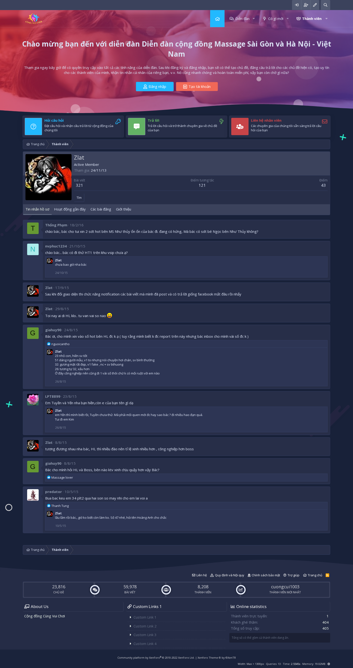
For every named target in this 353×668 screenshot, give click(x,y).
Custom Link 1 (145, 617)
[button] (253, 18)
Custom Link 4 (145, 643)
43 (323, 185)
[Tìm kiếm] (325, 5)
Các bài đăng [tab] (101, 209)
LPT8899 (52, 396)
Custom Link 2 (145, 626)
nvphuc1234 (56, 246)
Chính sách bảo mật (266, 575)
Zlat (58, 260)
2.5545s (295, 664)
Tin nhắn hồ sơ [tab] (37, 209)
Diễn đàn (242, 18)
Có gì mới (275, 18)
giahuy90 (53, 329)
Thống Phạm (56, 225)
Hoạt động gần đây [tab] (70, 209)
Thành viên (312, 18)
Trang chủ (217, 18)
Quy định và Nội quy (229, 575)
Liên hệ (201, 575)
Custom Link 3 (145, 634)
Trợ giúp (293, 575)
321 (79, 185)
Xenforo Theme (217, 657)
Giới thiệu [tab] (123, 209)
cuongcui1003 (285, 587)
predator (53, 491)
